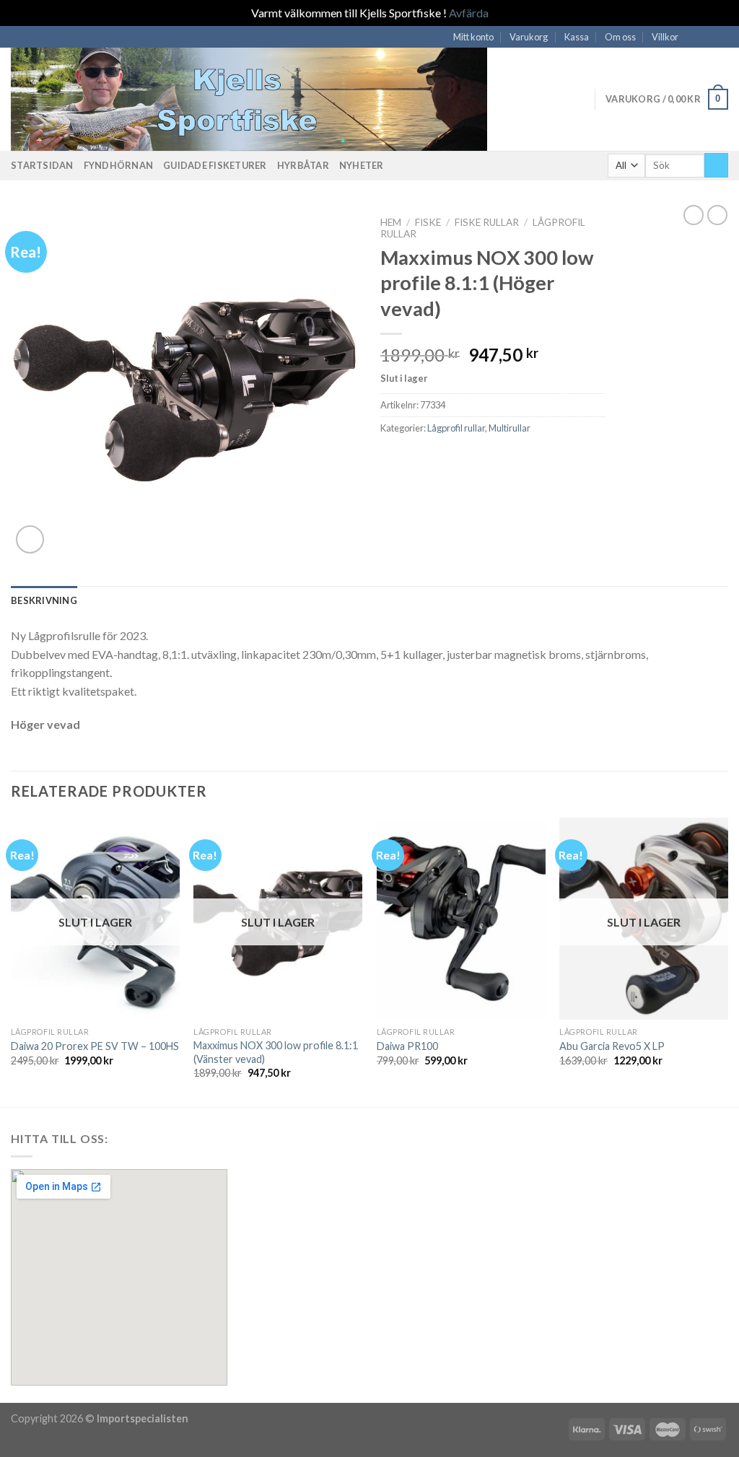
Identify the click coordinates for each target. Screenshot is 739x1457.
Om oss (620, 37)
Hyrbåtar (303, 165)
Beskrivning (44, 600)
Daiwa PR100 (407, 1046)
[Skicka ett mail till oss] (707, 37)
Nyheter (361, 165)
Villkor (665, 37)
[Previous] (11, 961)
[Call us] (721, 37)
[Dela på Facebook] (389, 458)
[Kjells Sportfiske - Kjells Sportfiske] (263, 99)
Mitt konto (473, 37)
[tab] (44, 600)
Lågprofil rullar (456, 428)
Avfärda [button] (469, 12)
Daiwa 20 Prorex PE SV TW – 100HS (95, 1046)
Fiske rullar (487, 222)
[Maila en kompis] (407, 458)
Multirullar (509, 428)
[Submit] (716, 165)
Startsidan (42, 165)
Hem (390, 222)
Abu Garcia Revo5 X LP (612, 1046)
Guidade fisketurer (215, 165)
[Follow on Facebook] (693, 37)
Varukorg (529, 37)
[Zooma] (30, 539)
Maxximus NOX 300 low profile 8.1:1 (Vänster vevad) (275, 1052)
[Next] (727, 961)
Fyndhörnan (119, 165)
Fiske (428, 222)
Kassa (576, 37)
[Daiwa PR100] (461, 919)
